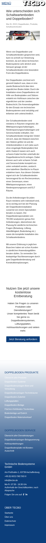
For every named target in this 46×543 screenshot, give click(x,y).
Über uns (9, 517)
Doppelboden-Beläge (14, 405)
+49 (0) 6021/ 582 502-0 (15, 476)
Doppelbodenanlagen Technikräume (21, 393)
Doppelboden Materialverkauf (18, 417)
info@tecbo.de (11, 480)
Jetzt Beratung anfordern (23, 339)
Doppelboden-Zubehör (15, 397)
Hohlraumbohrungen (14, 444)
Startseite (9, 513)
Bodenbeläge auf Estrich (16, 413)
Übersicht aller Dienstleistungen (19, 436)
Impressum (10, 525)
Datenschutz (10, 521)
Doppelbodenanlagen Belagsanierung (22, 440)
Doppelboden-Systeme (15, 382)
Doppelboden (23, 24)
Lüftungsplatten (12, 401)
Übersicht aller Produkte (15, 378)
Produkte (33, 24)
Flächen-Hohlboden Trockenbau (19, 409)
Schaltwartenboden (14, 27)
